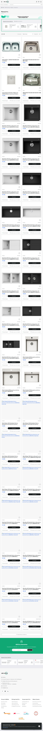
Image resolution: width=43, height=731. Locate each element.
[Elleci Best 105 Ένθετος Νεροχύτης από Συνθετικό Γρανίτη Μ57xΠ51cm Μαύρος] (31, 145)
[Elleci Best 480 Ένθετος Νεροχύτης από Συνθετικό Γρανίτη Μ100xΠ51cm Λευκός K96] (11, 311)
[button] (14, 65)
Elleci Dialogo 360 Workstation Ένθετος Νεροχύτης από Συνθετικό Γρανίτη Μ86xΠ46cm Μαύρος (10, 457)
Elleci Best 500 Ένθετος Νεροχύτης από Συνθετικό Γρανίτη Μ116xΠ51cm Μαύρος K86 (10, 358)
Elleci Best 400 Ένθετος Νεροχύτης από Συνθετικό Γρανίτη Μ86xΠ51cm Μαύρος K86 (31, 258)
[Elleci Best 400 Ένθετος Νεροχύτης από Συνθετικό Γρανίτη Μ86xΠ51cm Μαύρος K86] (31, 245)
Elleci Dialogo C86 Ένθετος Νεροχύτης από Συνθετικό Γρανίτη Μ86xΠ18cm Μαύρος (11, 490)
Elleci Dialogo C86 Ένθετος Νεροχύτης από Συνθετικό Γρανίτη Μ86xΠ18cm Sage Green (32, 457)
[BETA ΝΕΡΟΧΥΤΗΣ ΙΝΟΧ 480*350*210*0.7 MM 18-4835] (31, 46)
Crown (3, 90)
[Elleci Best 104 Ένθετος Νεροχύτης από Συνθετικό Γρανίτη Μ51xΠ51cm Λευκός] (11, 112)
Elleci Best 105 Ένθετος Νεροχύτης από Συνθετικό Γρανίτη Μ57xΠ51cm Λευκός (10, 159)
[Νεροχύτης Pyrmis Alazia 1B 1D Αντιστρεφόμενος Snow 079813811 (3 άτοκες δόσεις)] (23, 26)
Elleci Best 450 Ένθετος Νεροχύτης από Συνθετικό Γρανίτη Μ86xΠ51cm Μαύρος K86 (31, 291)
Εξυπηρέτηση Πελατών (16, 699)
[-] (3, 65)
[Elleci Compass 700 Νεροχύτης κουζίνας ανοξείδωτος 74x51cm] (31, 377)
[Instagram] (5, 691)
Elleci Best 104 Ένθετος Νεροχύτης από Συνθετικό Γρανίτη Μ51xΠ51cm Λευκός (10, 126)
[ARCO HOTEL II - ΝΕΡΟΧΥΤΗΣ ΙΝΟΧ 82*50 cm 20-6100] (11, 46)
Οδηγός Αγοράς (36, 699)
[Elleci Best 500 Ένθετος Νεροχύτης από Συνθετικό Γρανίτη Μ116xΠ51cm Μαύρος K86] (11, 344)
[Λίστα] (4, 34)
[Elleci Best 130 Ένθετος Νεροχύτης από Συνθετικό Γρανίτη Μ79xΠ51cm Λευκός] (11, 178)
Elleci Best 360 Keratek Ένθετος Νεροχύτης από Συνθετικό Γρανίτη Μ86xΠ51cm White (32, 225)
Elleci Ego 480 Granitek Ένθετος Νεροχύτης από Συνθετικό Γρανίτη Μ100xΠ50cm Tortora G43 (11, 622)
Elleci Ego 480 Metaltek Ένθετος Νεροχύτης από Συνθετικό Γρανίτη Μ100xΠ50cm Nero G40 (32, 622)
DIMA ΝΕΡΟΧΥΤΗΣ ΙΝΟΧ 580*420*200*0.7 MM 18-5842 (32, 93)
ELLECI (3, 123)
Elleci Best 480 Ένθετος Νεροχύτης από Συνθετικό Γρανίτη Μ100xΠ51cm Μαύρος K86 (31, 324)
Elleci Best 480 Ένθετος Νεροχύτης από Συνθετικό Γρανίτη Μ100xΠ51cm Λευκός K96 (10, 324)
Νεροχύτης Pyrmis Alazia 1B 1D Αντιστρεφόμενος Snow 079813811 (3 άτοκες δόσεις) (30, 25)
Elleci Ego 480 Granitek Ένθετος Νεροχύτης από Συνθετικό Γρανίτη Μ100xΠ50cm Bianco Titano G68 (32, 589)
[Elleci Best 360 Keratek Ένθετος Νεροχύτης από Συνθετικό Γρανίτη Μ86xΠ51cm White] (31, 211)
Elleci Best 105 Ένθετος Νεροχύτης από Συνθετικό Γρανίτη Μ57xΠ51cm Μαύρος (31, 159)
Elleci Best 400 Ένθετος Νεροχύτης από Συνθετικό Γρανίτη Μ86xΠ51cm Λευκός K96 (10, 258)
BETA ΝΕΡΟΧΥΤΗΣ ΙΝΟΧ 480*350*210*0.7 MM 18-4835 (31, 60)
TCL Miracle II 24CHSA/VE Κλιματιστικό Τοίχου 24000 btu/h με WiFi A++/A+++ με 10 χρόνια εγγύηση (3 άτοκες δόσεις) (27, 661)
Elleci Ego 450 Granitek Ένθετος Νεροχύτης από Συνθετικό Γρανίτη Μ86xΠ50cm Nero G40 (32, 523)
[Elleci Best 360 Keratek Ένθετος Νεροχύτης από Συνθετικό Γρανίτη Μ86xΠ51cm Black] (11, 211)
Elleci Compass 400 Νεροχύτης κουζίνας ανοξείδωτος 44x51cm (31, 358)
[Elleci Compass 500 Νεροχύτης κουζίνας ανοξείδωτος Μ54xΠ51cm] (11, 377)
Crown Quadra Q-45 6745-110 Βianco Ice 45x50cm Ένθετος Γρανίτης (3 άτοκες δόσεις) (10, 93)
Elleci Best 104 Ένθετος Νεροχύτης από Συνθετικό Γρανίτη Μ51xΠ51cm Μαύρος (31, 126)
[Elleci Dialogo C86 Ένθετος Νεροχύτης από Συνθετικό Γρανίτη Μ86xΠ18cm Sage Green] (31, 443)
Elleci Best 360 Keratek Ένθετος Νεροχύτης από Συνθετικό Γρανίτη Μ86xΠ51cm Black (11, 225)
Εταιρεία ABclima (5, 699)
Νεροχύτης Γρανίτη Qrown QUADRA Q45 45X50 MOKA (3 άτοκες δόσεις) (13, 25)
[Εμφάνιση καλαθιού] (41, 1)
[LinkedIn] (8, 691)
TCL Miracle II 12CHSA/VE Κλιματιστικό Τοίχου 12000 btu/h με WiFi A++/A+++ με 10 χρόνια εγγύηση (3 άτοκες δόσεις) (10, 661)
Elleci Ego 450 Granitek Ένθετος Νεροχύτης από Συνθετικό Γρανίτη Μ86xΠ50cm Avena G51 (32, 490)
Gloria (3, 57)
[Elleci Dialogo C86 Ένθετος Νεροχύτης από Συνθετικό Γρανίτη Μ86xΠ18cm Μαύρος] (11, 476)
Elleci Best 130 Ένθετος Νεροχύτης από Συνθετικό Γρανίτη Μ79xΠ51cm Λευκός (10, 192)
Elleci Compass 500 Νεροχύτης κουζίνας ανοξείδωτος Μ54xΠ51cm (10, 391)
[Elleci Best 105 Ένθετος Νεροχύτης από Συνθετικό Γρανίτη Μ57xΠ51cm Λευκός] (11, 145)
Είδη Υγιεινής (7, 7)
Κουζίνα (12, 7)
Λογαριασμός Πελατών (26, 699)
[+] (6, 65)
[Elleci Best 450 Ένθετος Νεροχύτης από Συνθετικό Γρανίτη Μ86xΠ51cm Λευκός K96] (11, 278)
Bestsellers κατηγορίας (18, 21)
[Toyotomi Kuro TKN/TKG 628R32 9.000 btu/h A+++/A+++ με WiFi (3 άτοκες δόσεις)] (37, 662)
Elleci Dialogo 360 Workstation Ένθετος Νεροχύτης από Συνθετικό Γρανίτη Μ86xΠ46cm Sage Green (31, 424)
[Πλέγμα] (2, 34)
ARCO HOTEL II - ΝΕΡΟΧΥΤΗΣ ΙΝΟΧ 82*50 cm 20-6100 (10, 60)
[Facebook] (2, 691)
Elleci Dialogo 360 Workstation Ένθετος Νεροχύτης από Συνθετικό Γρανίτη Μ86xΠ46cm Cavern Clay (10, 424)
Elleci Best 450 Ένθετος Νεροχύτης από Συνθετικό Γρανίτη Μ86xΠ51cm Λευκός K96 (10, 291)
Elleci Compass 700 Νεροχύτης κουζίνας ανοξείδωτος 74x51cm (31, 391)
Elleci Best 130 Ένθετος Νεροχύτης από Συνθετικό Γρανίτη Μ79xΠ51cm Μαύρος (31, 192)
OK (39, 726)
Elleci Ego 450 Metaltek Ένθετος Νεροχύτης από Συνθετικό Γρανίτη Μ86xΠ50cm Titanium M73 (32, 556)
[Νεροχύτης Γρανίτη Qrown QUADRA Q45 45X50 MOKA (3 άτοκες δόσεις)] (6, 26)
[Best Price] (16, 713)
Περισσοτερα (5, 727)
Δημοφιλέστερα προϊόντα (8, 21)
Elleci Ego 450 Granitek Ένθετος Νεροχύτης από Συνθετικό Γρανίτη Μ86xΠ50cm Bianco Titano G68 (11, 523)
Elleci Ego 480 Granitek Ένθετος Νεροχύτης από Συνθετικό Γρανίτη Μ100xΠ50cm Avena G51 (11, 589)
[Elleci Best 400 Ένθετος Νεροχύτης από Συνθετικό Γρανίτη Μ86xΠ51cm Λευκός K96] (11, 245)
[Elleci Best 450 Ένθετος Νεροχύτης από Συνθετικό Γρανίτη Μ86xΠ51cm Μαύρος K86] (31, 278)
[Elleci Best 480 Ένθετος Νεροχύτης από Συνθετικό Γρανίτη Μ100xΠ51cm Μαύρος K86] (31, 311)
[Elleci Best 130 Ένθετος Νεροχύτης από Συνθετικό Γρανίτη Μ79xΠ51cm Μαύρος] (31, 178)
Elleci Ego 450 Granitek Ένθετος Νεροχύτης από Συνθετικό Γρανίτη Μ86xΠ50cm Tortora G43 (11, 556)
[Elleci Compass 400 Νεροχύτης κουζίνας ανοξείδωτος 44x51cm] (31, 344)
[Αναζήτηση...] (41, 5)
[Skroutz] (7, 713)
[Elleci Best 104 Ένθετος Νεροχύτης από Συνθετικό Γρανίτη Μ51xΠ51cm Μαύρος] (31, 112)
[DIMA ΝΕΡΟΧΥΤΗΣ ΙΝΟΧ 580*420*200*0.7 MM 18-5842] (31, 79)
